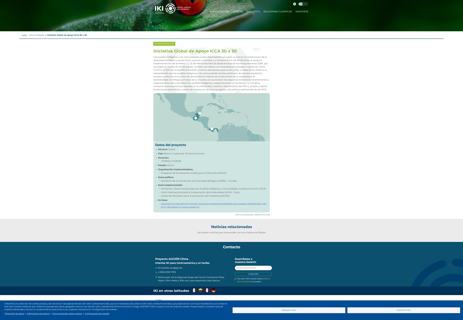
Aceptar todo (404, 310)
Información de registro (38, 314)
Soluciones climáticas (277, 11)
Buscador (294, 4)
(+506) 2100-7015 (167, 272)
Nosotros (302, 11)
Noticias (237, 11)
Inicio (24, 35)
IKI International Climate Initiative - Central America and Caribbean (172, 8)
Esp (300, 4)
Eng (305, 4)
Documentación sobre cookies (67, 314)
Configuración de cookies (97, 314)
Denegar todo (289, 310)
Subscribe (253, 274)
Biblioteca (253, 11)
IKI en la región (219, 11)
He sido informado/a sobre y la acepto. (253, 280)
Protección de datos (14, 314)
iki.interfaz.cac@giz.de (170, 268)
